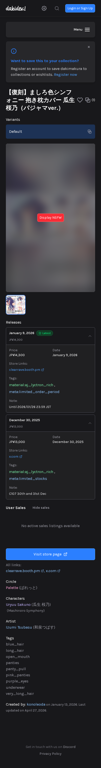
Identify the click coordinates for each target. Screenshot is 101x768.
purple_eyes (17, 681)
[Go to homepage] (18, 8)
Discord (69, 747)
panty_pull (16, 668)
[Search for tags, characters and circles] (56, 8)
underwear (15, 687)
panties (12, 662)
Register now (65, 74)
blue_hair (15, 644)
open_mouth (18, 656)
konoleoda (36, 704)
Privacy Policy (50, 754)
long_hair (15, 650)
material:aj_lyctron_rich (31, 385)
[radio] (50, 131)
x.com (13, 456)
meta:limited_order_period (34, 391)
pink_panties (18, 675)
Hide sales (41, 508)
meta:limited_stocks (28, 478)
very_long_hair (20, 693)
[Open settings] (44, 8)
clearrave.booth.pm (24, 370)
